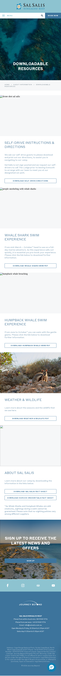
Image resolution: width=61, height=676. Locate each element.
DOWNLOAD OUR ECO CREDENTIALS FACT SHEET (30, 498)
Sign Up (30, 561)
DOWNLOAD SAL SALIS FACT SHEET (30, 491)
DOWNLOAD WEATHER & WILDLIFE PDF (30, 418)
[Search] (42, 15)
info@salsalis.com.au (33, 625)
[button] (51, 667)
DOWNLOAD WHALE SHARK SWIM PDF (30, 266)
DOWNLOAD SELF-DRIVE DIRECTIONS (30, 181)
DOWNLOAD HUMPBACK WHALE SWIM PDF (30, 345)
